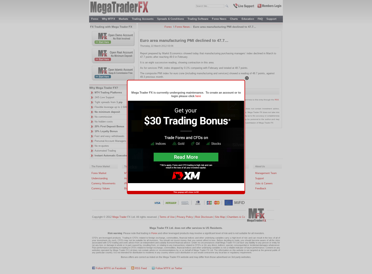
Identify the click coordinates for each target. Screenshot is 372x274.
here (198, 96)
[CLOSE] (247, 78)
